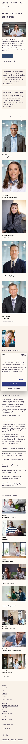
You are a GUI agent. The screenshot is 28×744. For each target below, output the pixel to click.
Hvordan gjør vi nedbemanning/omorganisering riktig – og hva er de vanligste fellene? (12, 483)
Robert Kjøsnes (6, 316)
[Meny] (24, 2)
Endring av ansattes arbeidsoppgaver (11, 650)
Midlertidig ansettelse (7, 672)
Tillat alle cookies (14, 383)
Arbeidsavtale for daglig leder (9, 517)
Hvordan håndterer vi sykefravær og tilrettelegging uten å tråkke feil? (11, 477)
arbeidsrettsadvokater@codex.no (10, 705)
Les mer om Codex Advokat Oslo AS (11, 415)
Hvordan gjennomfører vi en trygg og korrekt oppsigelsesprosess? (11, 471)
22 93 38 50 (4, 707)
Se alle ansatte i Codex (7, 321)
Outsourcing (5, 539)
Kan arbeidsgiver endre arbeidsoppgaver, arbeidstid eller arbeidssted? (12, 460)
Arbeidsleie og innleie (7, 561)
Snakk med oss (7, 56)
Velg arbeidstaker (7, 106)
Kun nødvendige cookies (14, 388)
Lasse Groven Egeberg (8, 276)
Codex (3, 6)
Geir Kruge (4, 154)
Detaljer (21, 379)
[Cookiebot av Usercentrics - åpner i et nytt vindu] (20, 355)
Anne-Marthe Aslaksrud (8, 235)
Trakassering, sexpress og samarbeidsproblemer (9, 606)
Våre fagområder (8, 61)
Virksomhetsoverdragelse (8, 628)
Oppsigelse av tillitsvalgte (8, 583)
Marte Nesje (5, 195)
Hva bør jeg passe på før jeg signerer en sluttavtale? (12, 465)
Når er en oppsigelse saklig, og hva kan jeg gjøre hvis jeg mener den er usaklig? (12, 454)
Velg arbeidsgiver (7, 83)
